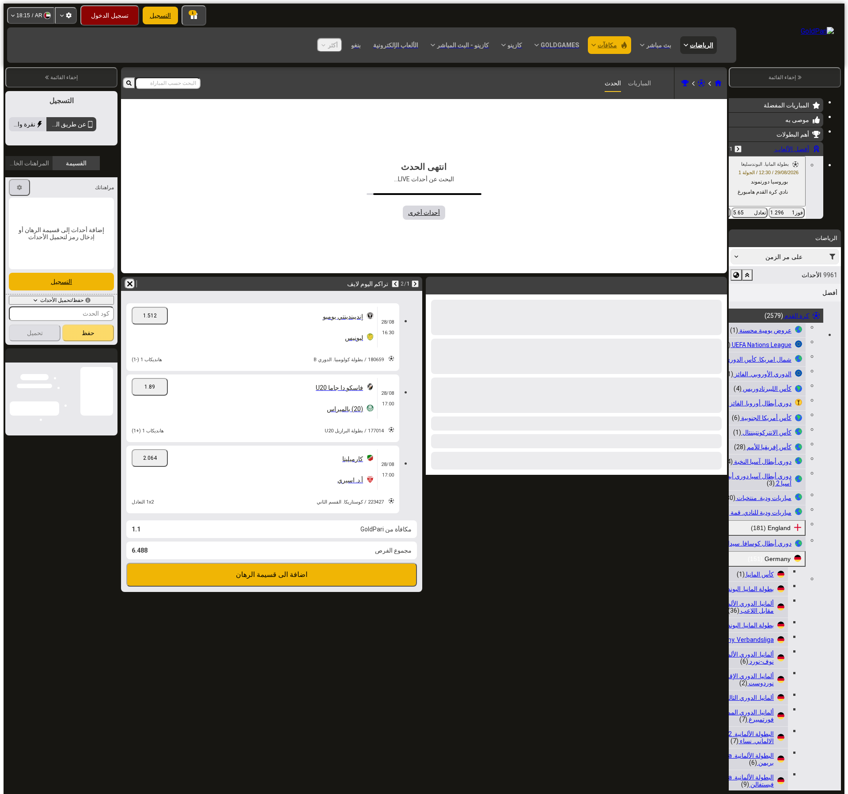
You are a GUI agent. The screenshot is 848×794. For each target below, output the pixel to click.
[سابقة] (738, 149)
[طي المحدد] (747, 275)
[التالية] (395, 283)
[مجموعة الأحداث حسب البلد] (736, 275)
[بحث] (129, 83)
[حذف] (130, 284)
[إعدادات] (66, 15)
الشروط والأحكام (93, 209)
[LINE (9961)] (718, 83)
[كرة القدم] (701, 83)
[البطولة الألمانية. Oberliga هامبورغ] (685, 83)
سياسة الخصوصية (29, 209)
